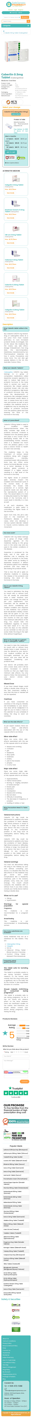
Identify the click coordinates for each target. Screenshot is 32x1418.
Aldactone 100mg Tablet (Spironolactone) (11, 1237)
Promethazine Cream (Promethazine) (15, 1179)
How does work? (9, 533)
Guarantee (6, 1353)
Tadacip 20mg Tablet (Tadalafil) (14, 1251)
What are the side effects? (13, 722)
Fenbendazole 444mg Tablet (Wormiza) (13, 1207)
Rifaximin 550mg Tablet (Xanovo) (14, 1164)
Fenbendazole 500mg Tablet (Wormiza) (13, 1192)
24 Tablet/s (10, 143)
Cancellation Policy (9, 1362)
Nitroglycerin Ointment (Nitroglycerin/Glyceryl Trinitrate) (14, 1268)
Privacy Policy (7, 1343)
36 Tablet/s (10, 147)
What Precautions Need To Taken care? (15, 808)
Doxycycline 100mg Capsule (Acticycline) (12, 1293)
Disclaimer (6, 1355)
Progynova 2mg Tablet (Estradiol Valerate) (14, 1243)
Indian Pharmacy (8, 1357)
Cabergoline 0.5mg (13, 944)
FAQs (4, 1348)
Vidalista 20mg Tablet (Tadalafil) (14, 1220)
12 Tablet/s (9, 139)
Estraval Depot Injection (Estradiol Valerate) (14, 1183)
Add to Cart (11, 152)
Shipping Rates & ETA (9, 1374)
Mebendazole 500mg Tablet (12, 1202)
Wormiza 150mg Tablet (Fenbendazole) (16, 1188)
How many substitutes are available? (13, 931)
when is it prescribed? (11, 420)
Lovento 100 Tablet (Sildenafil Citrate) (15, 1161)
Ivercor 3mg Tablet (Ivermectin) (14, 1171)
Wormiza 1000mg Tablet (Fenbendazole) (11, 1212)
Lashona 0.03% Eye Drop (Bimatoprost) (16, 1150)
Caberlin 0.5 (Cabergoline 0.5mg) (16, 112)
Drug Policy (6, 1369)
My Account (6, 1372)
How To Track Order (9, 1360)
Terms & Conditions (9, 1341)
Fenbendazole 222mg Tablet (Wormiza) (12, 1198)
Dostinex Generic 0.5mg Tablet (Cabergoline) (13, 1284)
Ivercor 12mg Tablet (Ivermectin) (14, 1289)
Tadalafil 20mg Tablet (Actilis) (13, 1157)
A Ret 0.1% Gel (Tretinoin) (11, 1229)
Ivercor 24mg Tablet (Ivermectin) (14, 1217)
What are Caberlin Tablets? (13, 368)
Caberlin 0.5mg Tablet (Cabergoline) (16, 33)
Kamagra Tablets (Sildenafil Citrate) (15, 1247)
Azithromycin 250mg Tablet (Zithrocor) (16, 1153)
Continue (24, 1081)
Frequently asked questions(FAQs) (10, 961)
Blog (4, 1379)
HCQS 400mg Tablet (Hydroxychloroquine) (10, 1279)
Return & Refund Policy (10, 1346)
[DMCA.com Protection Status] (16, 1304)
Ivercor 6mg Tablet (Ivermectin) (14, 1168)
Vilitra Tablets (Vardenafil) (12, 1264)
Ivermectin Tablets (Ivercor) (12, 1175)
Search (25, 17)
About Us (6, 1339)
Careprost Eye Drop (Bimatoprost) (14, 1255)
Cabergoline (8, 372)
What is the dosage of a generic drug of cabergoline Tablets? (15, 640)
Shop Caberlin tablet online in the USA (15, 329)
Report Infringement (9, 1367)
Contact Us (6, 1350)
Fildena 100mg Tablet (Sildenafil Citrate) (13, 1225)
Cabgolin (10, 946)
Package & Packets (9, 1376)
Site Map (5, 1365)
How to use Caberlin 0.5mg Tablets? (13, 586)
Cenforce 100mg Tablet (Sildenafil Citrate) (14, 1259)
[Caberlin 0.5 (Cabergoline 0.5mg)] (9, 125)
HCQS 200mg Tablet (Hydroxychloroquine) (10, 1274)
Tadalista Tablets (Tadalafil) (12, 1233)
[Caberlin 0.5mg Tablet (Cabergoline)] (16, 51)
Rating (7, 1052)
